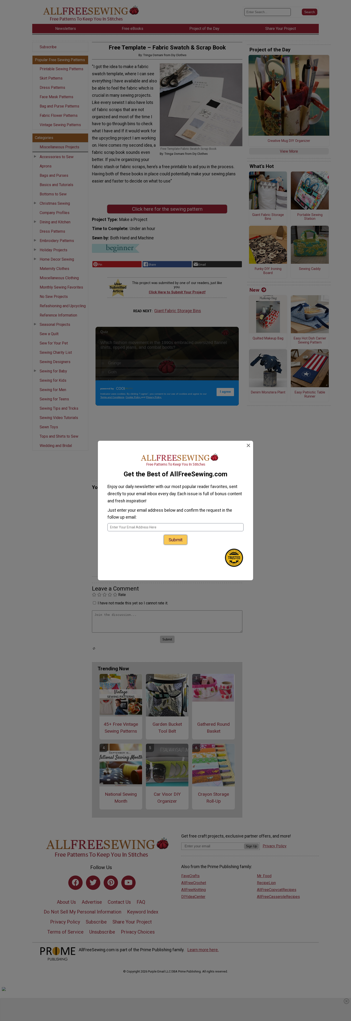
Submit (175, 540)
